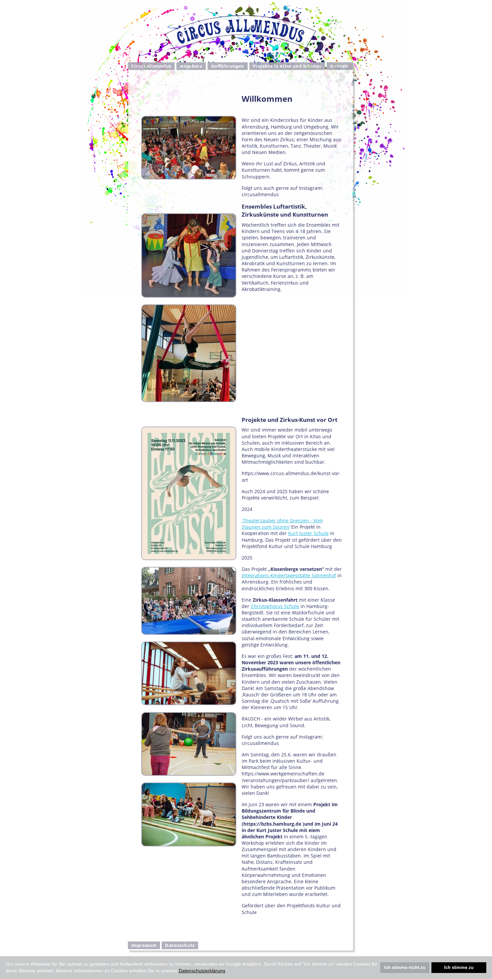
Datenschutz (179, 945)
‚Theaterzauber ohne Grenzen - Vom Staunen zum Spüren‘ (282, 523)
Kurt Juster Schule (308, 533)
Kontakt (339, 66)
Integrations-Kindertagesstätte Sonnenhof (289, 575)
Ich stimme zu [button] (459, 967)
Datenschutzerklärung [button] (202, 970)
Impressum (144, 945)
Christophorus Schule (275, 606)
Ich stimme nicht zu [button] (404, 967)
